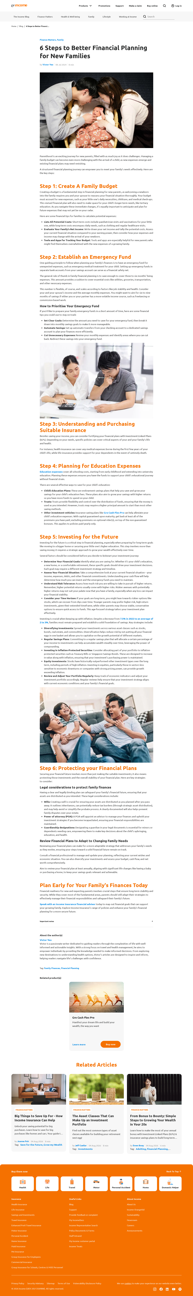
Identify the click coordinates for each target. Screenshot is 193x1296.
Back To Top (172, 1171)
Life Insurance (17, 1209)
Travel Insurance (19, 1220)
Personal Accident (19, 1235)
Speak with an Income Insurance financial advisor (67, 904)
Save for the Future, (32, 1144)
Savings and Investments (23, 1214)
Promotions (104, 5)
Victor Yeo (48, 64)
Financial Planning (70, 968)
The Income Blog (21, 16)
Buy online (152, 5)
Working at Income (128, 16)
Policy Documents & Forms (81, 1230)
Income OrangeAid (135, 1209)
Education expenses (51, 471)
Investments (85, 1148)
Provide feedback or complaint (83, 1214)
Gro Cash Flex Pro (114, 512)
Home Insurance (19, 1241)
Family (91, 16)
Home (13, 26)
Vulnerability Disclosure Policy (87, 1283)
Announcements (134, 1230)
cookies (127, 1283)
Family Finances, (52, 968)
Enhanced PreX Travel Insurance (26, 1225)
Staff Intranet (75, 1235)
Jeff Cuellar (81, 1145)
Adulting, (141, 1148)
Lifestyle (107, 16)
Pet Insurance (17, 1251)
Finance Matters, (48, 39)
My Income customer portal (82, 1241)
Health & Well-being (70, 16)
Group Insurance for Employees (26, 1256)
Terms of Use (64, 1283)
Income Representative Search (83, 1225)
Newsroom (132, 1220)
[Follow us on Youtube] (173, 1289)
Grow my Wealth (53, 1144)
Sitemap (50, 1283)
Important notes (47, 921)
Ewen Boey (138, 1145)
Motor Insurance (19, 1230)
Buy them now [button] (19, 1171)
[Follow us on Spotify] (180, 1289)
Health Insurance (19, 1204)
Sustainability (133, 1214)
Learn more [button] (79, 1044)
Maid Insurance (18, 1246)
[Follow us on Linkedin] (167, 1289)
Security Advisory (35, 1283)
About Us (131, 1204)
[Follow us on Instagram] (154, 1289)
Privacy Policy (17, 1283)
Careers (130, 1225)
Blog (21, 26)
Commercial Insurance (21, 1262)
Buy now (110, 1044)
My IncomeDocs (76, 1220)
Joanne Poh (23, 1141)
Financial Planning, (157, 1148)
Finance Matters (45, 16)
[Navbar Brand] (19, 5)
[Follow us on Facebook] (161, 1289)
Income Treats (75, 1246)
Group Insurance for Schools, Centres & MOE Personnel (37, 1267)
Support (120, 5)
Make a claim (135, 5)
